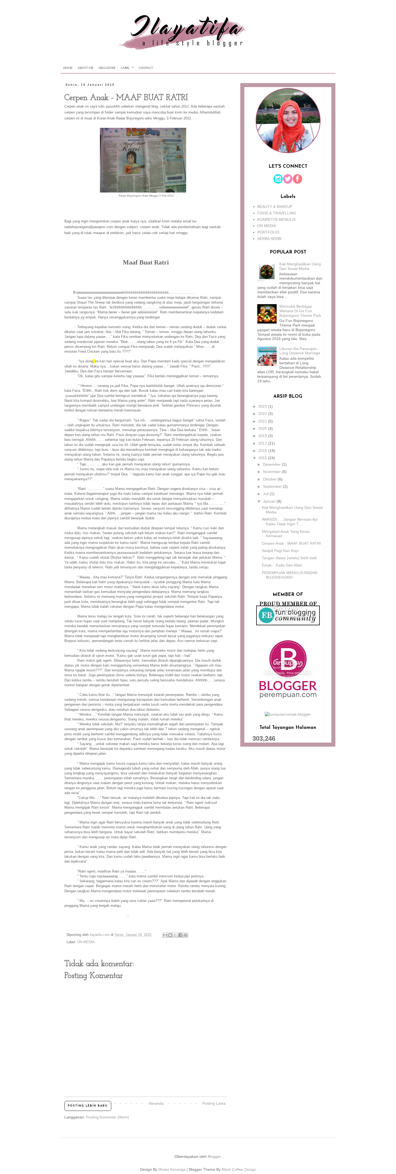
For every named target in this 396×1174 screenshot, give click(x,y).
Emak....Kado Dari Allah (282, 565)
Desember (272, 464)
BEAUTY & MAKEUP (274, 206)
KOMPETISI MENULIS (276, 219)
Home (67, 68)
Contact (146, 68)
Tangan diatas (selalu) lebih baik (289, 558)
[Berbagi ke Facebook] (180, 935)
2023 (263, 406)
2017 (263, 443)
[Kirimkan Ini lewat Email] (165, 935)
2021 (263, 421)
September (273, 486)
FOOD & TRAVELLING (276, 213)
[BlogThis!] (170, 935)
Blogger (214, 1156)
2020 (263, 428)
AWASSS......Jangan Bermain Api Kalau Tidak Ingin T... (290, 521)
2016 (263, 450)
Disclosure (107, 68)
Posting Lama (214, 1103)
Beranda (156, 1103)
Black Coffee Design (239, 1169)
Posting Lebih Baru (88, 1105)
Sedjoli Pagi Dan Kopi (280, 550)
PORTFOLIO (268, 232)
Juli (266, 494)
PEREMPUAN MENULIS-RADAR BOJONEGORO (289, 575)
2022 (263, 413)
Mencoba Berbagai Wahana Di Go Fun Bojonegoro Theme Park (300, 311)
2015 (263, 458)
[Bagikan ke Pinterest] (185, 935)
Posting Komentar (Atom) (107, 1117)
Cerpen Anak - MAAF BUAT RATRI (291, 543)
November (272, 471)
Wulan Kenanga (172, 1169)
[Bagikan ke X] (175, 935)
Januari (270, 501)
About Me (85, 68)
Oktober (270, 479)
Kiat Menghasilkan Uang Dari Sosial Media (300, 266)
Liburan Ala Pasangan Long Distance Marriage (299, 350)
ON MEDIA (86, 942)
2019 (263, 436)
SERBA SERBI (269, 238)
